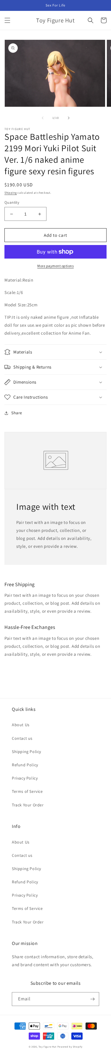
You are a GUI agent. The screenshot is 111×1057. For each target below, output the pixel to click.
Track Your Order (28, 805)
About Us (21, 724)
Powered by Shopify (70, 1046)
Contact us (22, 738)
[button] (7, 20)
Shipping (10, 193)
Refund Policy (25, 764)
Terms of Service (27, 791)
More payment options (55, 266)
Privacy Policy (25, 778)
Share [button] (16, 412)
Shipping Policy (26, 751)
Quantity (11, 202)
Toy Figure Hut (47, 1046)
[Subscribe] (92, 999)
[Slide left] (42, 117)
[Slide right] (68, 117)
